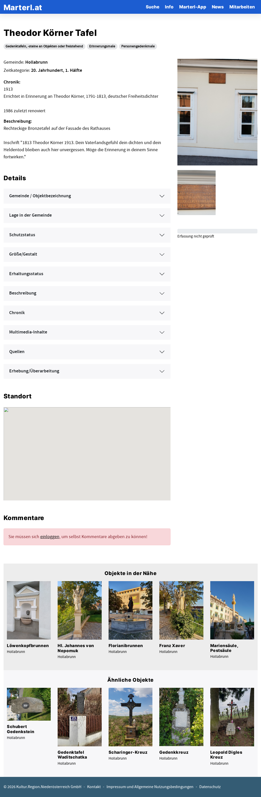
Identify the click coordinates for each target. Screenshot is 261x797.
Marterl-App (192, 6)
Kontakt (94, 787)
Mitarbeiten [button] (242, 6)
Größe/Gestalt (23, 254)
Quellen (16, 352)
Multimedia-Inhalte (28, 332)
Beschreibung (22, 293)
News (218, 6)
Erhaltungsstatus (26, 274)
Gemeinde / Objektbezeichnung (40, 196)
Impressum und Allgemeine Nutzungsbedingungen (150, 787)
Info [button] (169, 6)
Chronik (17, 313)
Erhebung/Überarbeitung (34, 371)
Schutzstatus (22, 235)
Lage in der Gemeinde (30, 215)
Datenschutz (210, 787)
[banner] (23, 7)
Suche (152, 6)
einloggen (49, 537)
